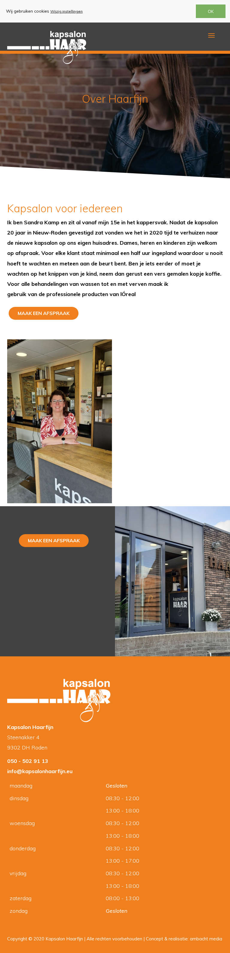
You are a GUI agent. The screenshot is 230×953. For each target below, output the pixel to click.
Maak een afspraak (43, 313)
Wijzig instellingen (66, 11)
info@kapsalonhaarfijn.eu (39, 771)
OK (211, 11)
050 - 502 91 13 (27, 761)
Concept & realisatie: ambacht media (184, 939)
